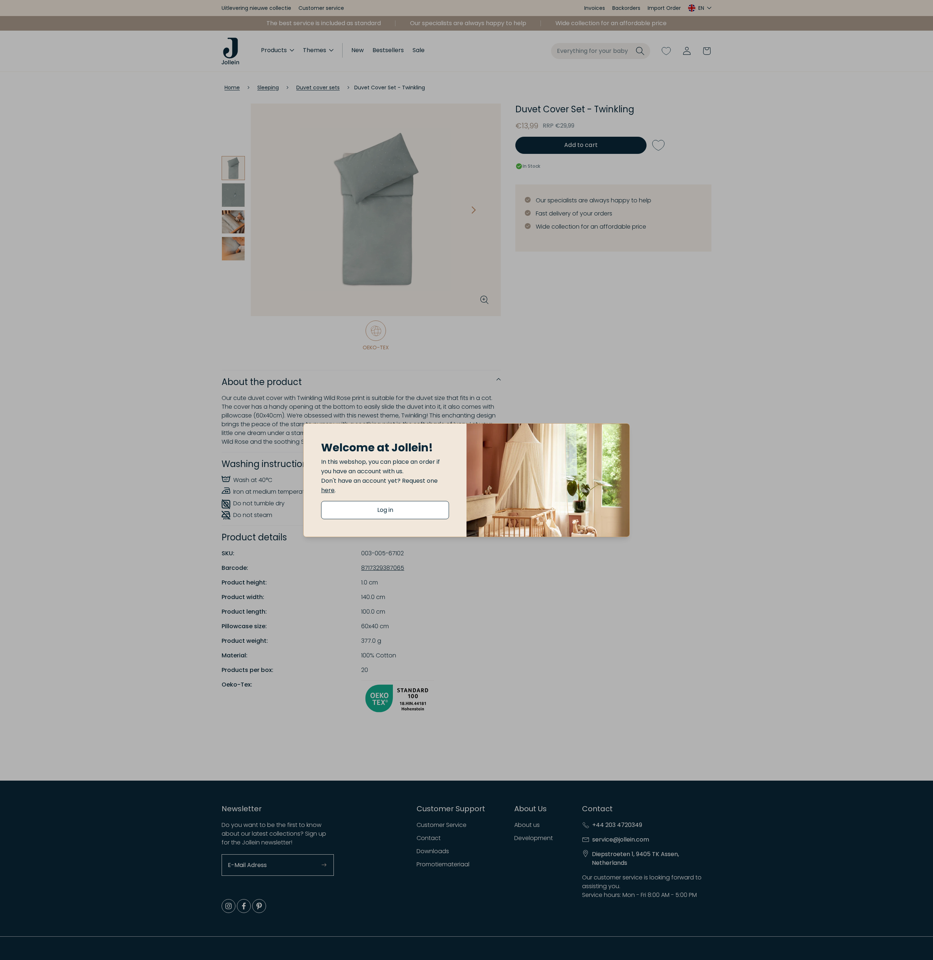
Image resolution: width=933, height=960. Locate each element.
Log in (385, 510)
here (328, 490)
